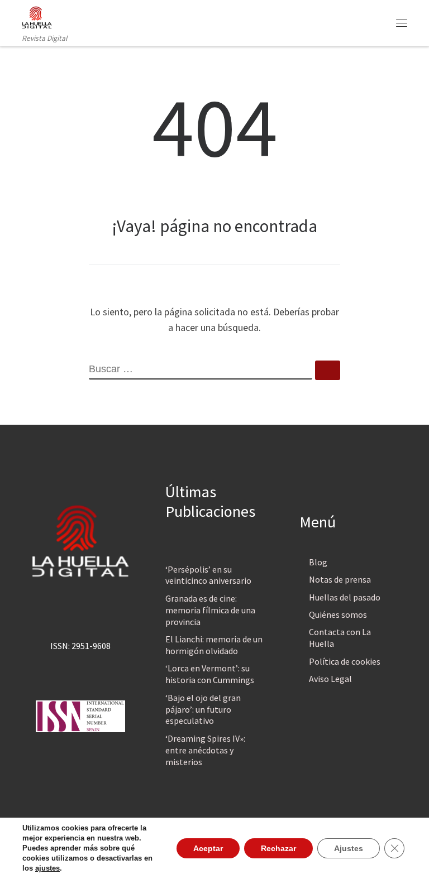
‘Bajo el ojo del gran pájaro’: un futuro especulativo (203, 709)
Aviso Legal (330, 678)
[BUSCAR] (200, 370)
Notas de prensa (340, 579)
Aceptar (208, 848)
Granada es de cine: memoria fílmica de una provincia (210, 610)
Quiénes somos (338, 614)
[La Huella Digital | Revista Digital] (37, 16)
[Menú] (402, 23)
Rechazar (278, 848)
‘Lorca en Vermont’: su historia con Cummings (209, 673)
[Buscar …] (327, 370)
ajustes (47, 868)
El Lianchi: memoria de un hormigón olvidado (214, 644)
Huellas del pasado (344, 597)
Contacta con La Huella (340, 637)
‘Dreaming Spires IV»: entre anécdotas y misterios (205, 750)
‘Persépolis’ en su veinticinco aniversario (208, 575)
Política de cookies (344, 661)
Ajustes (348, 848)
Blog (318, 562)
